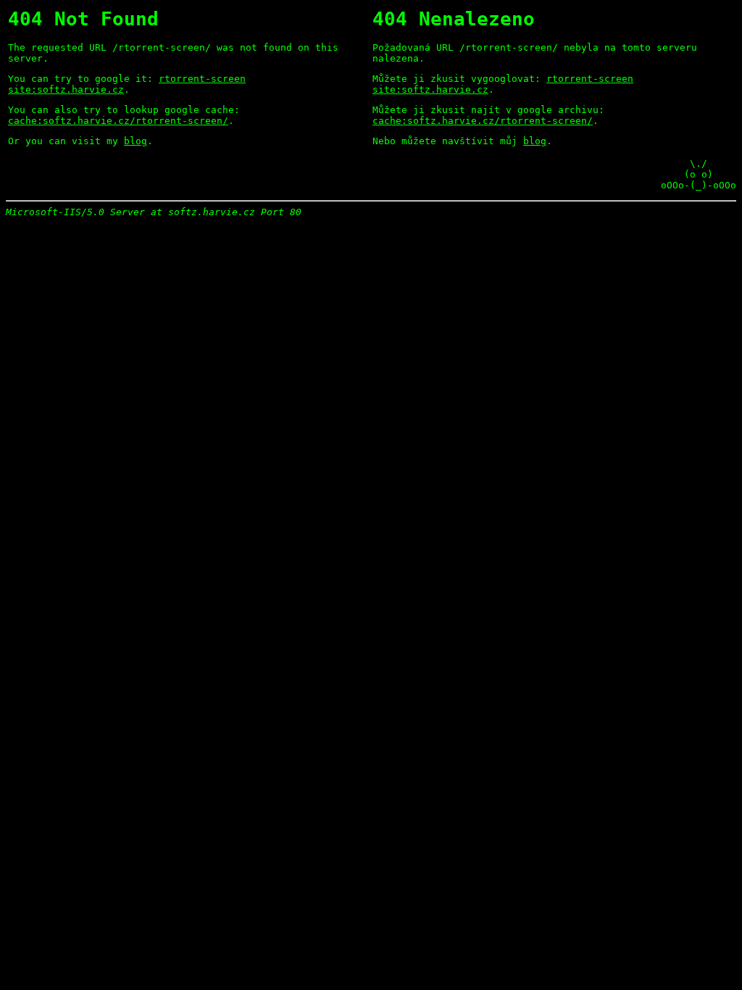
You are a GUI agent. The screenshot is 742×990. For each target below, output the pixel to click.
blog (135, 141)
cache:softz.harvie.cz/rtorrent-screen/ (118, 120)
